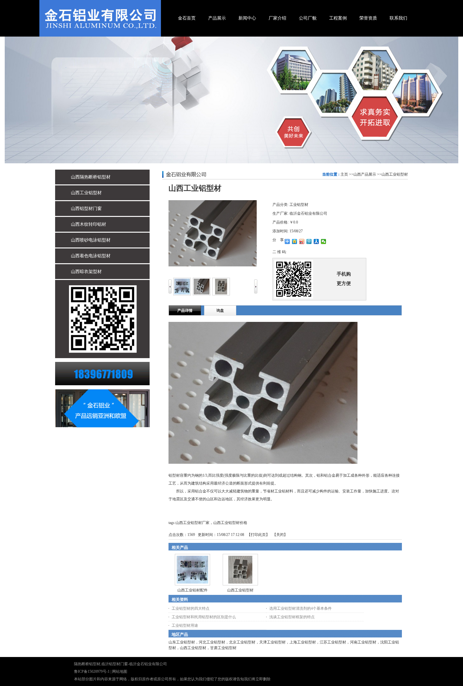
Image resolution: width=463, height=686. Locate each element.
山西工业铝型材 (394, 174)
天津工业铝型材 (272, 642)
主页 (344, 174)
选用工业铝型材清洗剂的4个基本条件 (300, 608)
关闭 (280, 534)
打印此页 (258, 534)
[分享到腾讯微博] (309, 241)
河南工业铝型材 (363, 642)
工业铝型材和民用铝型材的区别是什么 (204, 617)
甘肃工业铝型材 (223, 648)
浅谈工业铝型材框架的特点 (292, 617)
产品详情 (184, 310)
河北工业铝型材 (212, 642)
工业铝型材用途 (185, 625)
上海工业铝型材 (302, 642)
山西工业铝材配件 (192, 590)
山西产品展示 (364, 174)
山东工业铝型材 (182, 642)
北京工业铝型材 (242, 642)
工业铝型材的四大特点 (190, 608)
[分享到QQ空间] (294, 241)
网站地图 (119, 671)
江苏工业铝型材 (333, 642)
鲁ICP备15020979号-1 (92, 671)
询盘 (220, 310)
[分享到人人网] (316, 241)
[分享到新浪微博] (302, 241)
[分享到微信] (323, 241)
